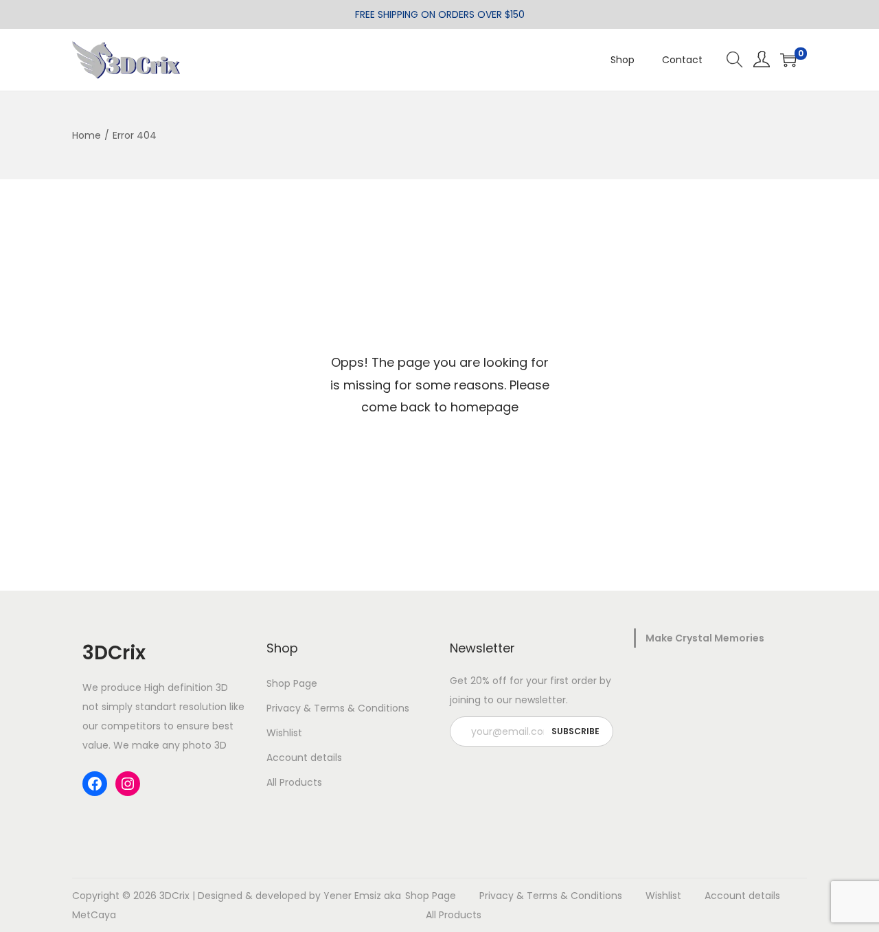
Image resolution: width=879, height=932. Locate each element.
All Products (294, 782)
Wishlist (284, 733)
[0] (788, 60)
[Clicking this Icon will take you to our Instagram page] (127, 783)
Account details (304, 757)
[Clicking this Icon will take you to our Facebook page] (94, 783)
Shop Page (291, 683)
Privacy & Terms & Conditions (337, 708)
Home (86, 135)
